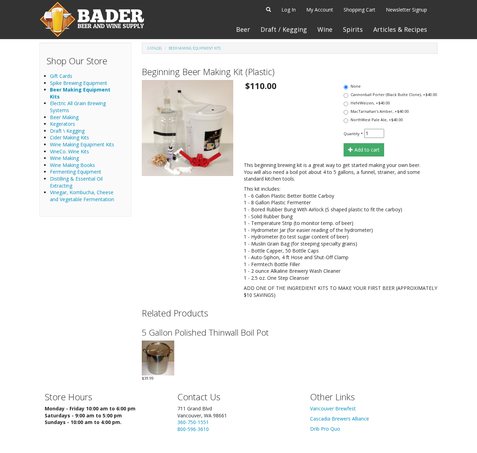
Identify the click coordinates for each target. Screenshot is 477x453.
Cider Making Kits (69, 137)
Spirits (353, 29)
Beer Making (64, 117)
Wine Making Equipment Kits (82, 144)
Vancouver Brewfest (333, 408)
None (356, 86)
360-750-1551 (193, 422)
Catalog (154, 48)
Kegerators (62, 123)
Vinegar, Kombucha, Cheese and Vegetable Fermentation (82, 196)
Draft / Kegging (283, 29)
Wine (324, 29)
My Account (319, 9)
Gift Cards (61, 76)
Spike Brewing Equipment (78, 83)
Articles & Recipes (400, 29)
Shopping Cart (359, 9)
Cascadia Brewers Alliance (339, 418)
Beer (243, 29)
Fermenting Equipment (75, 171)
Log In (288, 9)
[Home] (91, 19)
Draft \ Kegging (67, 130)
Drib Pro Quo (325, 428)
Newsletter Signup (406, 9)
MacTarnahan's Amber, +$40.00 (380, 111)
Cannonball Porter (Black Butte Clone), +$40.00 (394, 94)
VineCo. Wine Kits (69, 151)
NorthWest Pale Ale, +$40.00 (377, 119)
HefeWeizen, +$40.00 (370, 102)
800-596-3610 (193, 429)
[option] (187, 128)
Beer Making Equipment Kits (195, 48)
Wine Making (64, 158)
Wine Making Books (72, 165)
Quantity (353, 133)
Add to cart (366, 149)
